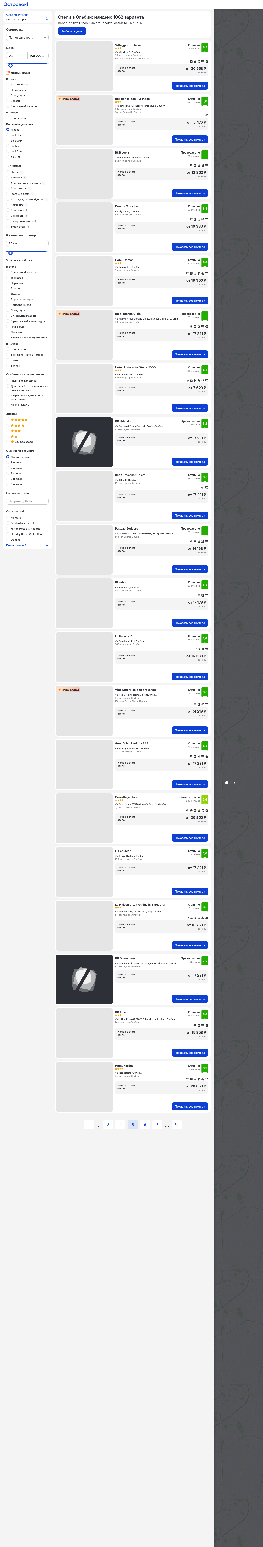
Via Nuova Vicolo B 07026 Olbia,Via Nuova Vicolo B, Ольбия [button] (146, 318)
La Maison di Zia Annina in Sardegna (140, 904)
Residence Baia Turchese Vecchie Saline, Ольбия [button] (140, 105)
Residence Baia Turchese (132, 99)
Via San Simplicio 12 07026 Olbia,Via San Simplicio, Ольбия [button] (146, 963)
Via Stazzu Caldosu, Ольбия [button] (129, 855)
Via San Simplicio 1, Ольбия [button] (129, 641)
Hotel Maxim (124, 1066)
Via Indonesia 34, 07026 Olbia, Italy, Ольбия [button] (138, 911)
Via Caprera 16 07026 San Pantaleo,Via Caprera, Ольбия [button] (144, 533)
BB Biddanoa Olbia (128, 314)
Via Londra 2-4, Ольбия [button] (127, 266)
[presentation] (27, 37)
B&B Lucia (122, 152)
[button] (27, 17)
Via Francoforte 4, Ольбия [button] (128, 1072)
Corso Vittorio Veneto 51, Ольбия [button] (132, 157)
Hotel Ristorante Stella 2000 (135, 367)
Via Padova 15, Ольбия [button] (127, 587)
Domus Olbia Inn (126, 206)
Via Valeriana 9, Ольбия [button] (127, 52)
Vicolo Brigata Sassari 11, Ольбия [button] (132, 748)
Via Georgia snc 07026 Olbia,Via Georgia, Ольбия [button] (140, 804)
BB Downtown (125, 958)
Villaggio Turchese (128, 45)
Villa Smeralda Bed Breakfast (135, 690)
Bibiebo (120, 582)
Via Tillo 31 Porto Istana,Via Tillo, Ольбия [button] (136, 694)
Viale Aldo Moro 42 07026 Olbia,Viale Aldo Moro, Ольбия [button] (145, 1019)
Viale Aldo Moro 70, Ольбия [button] (129, 374)
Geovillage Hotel (127, 797)
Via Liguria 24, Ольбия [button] (127, 211)
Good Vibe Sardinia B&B (131, 743)
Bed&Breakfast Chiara (130, 475)
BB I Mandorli (124, 421)
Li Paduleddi (123, 851)
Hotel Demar (124, 260)
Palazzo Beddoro (126, 528)
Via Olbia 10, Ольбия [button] (125, 479)
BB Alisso (121, 1012)
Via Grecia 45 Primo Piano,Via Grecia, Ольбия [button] (139, 426)
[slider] (10, 65)
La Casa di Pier (125, 636)
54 (177, 1125)
